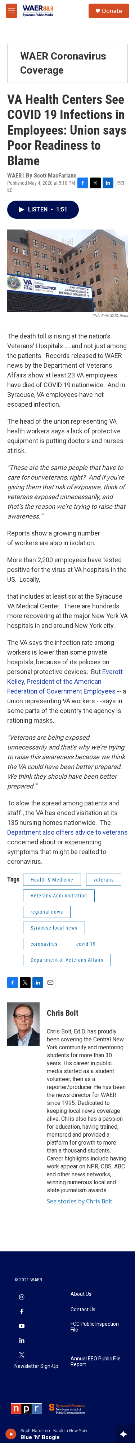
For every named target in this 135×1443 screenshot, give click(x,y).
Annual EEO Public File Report (96, 1361)
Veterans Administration (59, 895)
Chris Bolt (62, 1013)
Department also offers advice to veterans (67, 832)
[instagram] (21, 1297)
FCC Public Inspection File (95, 1327)
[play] (10, 1434)
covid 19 (86, 944)
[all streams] (125, 1434)
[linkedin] (21, 1341)
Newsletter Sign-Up (36, 1366)
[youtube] (21, 1326)
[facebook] (21, 1312)
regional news (47, 912)
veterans (104, 880)
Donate (112, 11)
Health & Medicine (52, 880)
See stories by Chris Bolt (79, 1201)
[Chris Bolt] (23, 1024)
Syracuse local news (54, 928)
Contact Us (83, 1309)
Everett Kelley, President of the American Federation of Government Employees (65, 681)
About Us (81, 1294)
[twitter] (21, 1355)
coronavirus (44, 944)
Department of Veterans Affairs (67, 960)
